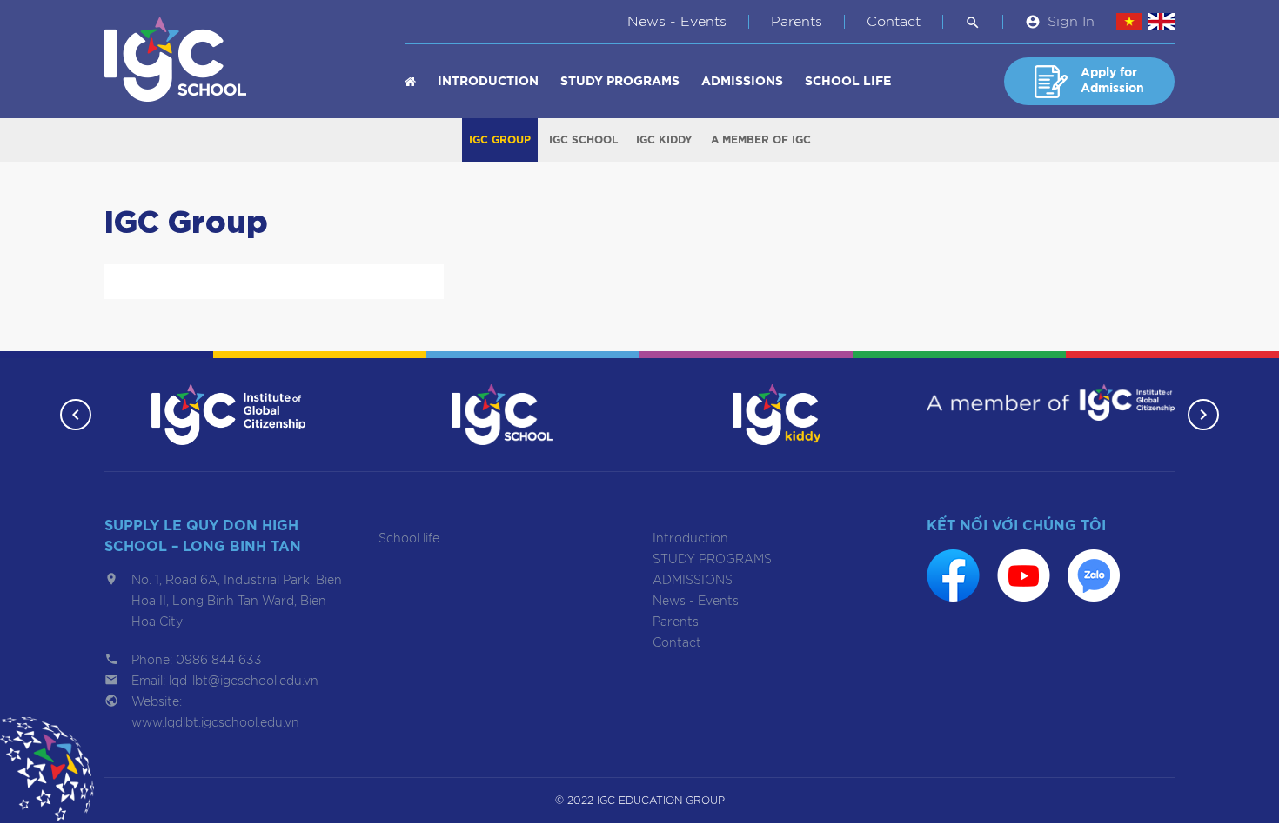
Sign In (1071, 22)
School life (848, 82)
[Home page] (410, 82)
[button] (75, 414)
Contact (894, 22)
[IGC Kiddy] (776, 414)
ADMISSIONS (742, 82)
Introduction (488, 82)
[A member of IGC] (1051, 402)
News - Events (677, 22)
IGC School (583, 140)
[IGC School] (502, 414)
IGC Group (500, 140)
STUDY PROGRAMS (620, 82)
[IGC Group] (228, 414)
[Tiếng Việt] (1129, 21)
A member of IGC (761, 140)
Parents (796, 22)
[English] (1161, 21)
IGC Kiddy (664, 140)
